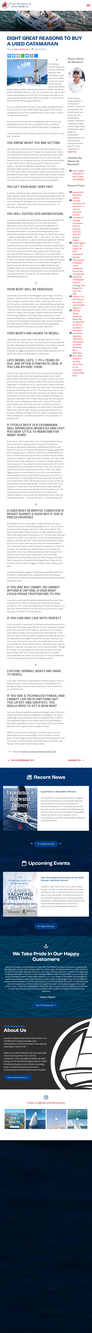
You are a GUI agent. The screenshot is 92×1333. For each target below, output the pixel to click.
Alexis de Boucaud (21, 49)
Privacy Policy (73, 1311)
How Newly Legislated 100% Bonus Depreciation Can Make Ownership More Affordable (78, 343)
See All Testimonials (45, 1005)
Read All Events (47, 926)
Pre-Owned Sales (28, 1159)
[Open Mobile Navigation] (88, 5)
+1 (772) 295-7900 (59, 1224)
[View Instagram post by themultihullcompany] (22, 1127)
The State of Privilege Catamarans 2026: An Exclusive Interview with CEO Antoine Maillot (78, 229)
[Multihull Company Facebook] (39, 1148)
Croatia (53, 1288)
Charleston (15, 1211)
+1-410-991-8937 (59, 1204)
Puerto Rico (15, 1279)
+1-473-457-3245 (59, 1272)
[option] (46, 808)
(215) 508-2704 (68, 1185)
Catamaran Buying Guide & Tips (42, 751)
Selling (52, 1159)
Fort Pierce (55, 1221)
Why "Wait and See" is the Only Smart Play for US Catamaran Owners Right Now (78, 365)
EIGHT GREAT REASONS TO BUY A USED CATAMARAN (79, 175)
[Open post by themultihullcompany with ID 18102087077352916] (77, 1119)
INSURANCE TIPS (74, 760)
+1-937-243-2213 (59, 1214)
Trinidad (14, 1288)
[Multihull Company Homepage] (17, 5)
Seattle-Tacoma (17, 1249)
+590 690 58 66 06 (19, 1272)
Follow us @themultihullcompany (46, 1102)
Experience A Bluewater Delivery (78, 195)
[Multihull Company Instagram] (46, 1148)
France (13, 1298)
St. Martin (15, 1269)
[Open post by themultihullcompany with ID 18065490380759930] (15, 1119)
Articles (25, 751)
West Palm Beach (18, 1230)
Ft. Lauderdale (57, 1230)
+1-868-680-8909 (18, 1292)
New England (16, 1201)
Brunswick (55, 1211)
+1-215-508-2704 (59, 1233)
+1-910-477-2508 (18, 1224)
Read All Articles (47, 843)
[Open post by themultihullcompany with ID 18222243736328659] (56, 1119)
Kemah (53, 1240)
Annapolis (55, 1201)
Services (62, 1159)
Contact (51, 1164)
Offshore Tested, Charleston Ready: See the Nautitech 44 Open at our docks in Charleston (78, 320)
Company (73, 1159)
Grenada (54, 1269)
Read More (72, 151)
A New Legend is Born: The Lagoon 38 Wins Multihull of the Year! (79, 250)
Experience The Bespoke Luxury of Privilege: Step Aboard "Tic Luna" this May (79, 285)
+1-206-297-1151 (18, 1253)
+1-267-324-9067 (18, 1204)
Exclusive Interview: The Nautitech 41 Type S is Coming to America (79, 207)
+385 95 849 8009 (59, 1292)
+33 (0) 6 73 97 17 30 (20, 1301)
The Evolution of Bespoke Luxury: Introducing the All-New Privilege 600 (78, 267)
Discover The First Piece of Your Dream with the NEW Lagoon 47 (79, 302)
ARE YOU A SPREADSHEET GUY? (22, 760)
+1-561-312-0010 (18, 1233)
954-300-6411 (57, 1243)
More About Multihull (16, 1077)
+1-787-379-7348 (18, 1282)
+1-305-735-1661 (59, 1282)
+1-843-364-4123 (18, 1214)
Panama (54, 1279)
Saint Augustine (17, 1221)
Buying (42, 1159)
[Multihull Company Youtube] (52, 1148)
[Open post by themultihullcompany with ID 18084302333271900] (36, 1119)
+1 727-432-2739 (18, 1243)
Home (13, 1159)
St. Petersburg (17, 1240)
